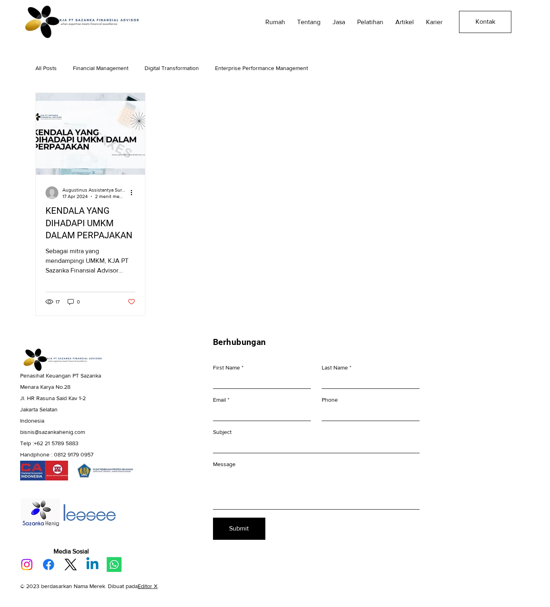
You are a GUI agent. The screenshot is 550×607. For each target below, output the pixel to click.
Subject (222, 432)
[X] (70, 564)
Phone (330, 400)
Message (224, 464)
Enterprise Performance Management (261, 68)
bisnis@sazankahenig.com (52, 432)
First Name (226, 367)
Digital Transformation (172, 68)
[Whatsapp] (114, 564)
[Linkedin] (92, 564)
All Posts (46, 68)
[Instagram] (26, 564)
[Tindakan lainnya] (134, 193)
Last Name (335, 367)
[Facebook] (48, 564)
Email (219, 400)
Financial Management (100, 68)
